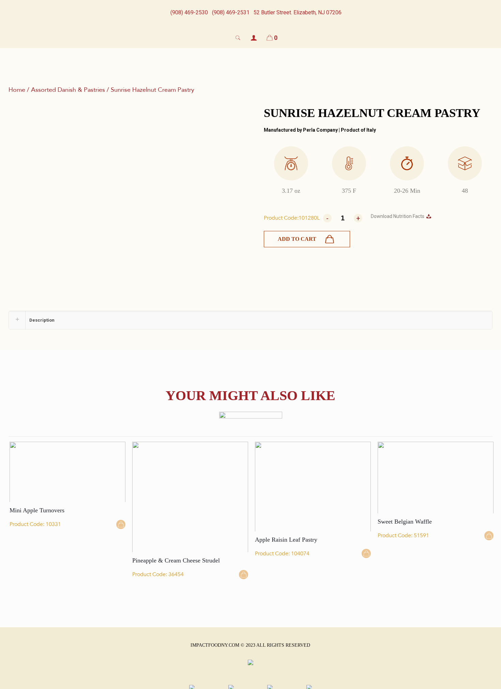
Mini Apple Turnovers (37, 510)
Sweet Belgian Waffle (405, 521)
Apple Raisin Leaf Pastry (286, 539)
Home (17, 90)
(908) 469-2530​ (189, 12)
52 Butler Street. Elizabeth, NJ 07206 (297, 12)
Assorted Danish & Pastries (68, 90)
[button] (307, 239)
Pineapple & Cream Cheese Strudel (176, 560)
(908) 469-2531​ (230, 12)
